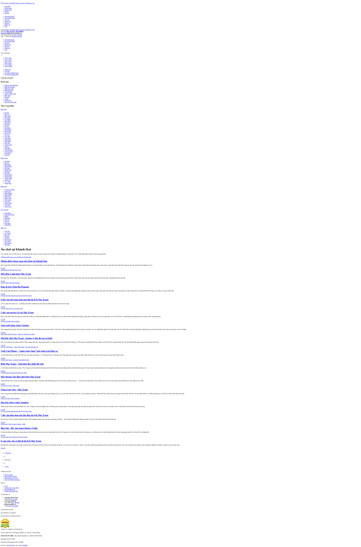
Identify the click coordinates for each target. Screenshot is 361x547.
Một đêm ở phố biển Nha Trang (16, 274)
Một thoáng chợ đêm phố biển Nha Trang (20, 377)
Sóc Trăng (8, 241)
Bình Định (8, 165)
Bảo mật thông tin (10, 489)
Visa (6, 26)
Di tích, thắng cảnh (10, 94)
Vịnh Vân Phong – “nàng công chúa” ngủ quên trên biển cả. (29, 351)
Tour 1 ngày (8, 58)
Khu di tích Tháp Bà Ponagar (15, 287)
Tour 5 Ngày (8, 64)
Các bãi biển (8, 92)
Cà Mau (7, 238)
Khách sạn (8, 21)
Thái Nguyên (8, 150)
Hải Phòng (8, 131)
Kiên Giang (8, 239)
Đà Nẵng (7, 161)
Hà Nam (7, 124)
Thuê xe (7, 23)
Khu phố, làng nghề (10, 102)
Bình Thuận (8, 166)
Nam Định (8, 140)
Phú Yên (7, 173)
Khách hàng (8, 10)
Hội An (7, 163)
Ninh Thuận (8, 203)
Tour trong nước (9, 16)
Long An (7, 201)
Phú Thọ (7, 143)
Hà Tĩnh (7, 168)
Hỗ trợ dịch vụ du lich (11, 478)
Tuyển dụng (8, 8)
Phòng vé (7, 25)
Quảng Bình (8, 175)
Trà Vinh (7, 245)
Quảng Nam (8, 176)
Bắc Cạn (7, 114)
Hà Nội (7, 113)
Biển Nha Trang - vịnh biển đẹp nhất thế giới (22, 364)
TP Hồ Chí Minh (10, 190)
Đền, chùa (8, 95)
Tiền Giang (8, 243)
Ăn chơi (7, 20)
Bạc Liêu (7, 234)
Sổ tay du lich (9, 474)
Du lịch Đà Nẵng (10, 18)
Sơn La (7, 146)
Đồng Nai (7, 196)
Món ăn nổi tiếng (10, 87)
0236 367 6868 (5, 33)
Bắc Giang (8, 116)
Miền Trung (4, 158)
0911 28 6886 (23, 545)
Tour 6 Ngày (8, 66)
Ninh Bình (8, 141)
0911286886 (19, 31)
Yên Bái (7, 155)
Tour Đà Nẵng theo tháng (12, 480)
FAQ (6, 486)
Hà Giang (7, 123)
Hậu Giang (8, 200)
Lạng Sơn (7, 138)
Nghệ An (7, 171)
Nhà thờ (7, 97)
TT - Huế (7, 181)
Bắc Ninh (7, 118)
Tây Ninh (7, 205)
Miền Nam (4, 186)
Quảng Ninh (8, 145)
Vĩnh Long (8, 206)
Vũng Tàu (8, 191)
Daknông (7, 218)
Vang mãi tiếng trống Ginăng (15, 325)
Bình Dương (8, 193)
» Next (7, 466)
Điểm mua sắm (9, 88)
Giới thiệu (7, 6)
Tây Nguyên (4, 210)
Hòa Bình (7, 128)
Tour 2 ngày (8, 59)
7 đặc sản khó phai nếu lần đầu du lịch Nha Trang (24, 415)
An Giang (7, 233)
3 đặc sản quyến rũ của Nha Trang (17, 312)
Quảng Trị (8, 180)
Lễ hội (6, 99)
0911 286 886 (18, 35)
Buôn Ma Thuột (9, 215)
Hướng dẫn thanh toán (11, 491)
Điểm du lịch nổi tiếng (11, 85)
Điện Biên (8, 121)
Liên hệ (7, 13)
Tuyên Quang (9, 151)
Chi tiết (3, 268)
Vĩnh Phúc (8, 153)
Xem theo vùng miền (7, 78)
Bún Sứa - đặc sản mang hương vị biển (19, 428)
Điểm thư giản (9, 90)
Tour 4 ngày (8, 63)
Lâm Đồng (8, 213)
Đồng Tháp (8, 198)
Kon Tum (7, 223)
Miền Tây (4, 228)
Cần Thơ (7, 231)
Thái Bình (8, 148)
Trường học (8, 100)
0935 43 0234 (10, 31)
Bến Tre (7, 236)
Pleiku (6, 216)
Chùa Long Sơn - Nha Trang (14, 389)
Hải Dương (8, 129)
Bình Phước (8, 195)
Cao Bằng (8, 119)
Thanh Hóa (8, 183)
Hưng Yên (8, 133)
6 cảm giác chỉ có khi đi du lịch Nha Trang (21, 441)
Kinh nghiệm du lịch (11, 476)
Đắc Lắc (7, 220)
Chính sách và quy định (12, 488)
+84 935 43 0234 (17, 36)
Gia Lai (7, 221)
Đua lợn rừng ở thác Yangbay (15, 402)
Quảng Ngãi (8, 178)
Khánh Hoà (8, 170)
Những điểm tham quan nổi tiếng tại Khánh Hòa (24, 261)
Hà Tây (7, 126)
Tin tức (7, 11)
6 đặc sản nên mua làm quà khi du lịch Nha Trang (25, 299)
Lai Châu (7, 136)
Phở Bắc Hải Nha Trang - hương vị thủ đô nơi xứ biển (26, 338)
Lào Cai (7, 135)
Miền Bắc (4, 109)
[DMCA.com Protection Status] (5, 528)
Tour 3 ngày (8, 61)
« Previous (8, 453)
